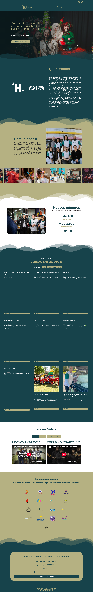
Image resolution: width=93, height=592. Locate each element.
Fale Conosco (70, 7)
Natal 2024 (66, 272)
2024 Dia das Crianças (11, 320)
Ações (62, 7)
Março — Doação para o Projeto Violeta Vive (17, 273)
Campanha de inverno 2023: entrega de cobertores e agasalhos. (75, 395)
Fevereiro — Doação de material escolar (46, 272)
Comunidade (54, 7)
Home (37, 7)
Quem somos (45, 7)
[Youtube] (82, 2)
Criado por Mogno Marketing (46, 590)
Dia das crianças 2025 (41, 394)
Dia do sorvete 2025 (69, 320)
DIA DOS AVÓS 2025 (40, 320)
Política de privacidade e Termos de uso (46, 589)
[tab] (35, 436)
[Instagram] (79, 2)
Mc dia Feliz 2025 (9, 368)
